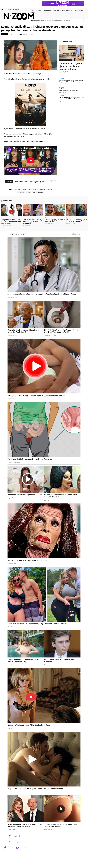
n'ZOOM (35, 189)
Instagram (17, 842)
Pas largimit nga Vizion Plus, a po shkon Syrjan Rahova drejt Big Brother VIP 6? (69, 89)
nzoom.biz (49, 189)
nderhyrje (42, 189)
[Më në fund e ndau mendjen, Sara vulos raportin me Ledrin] (76, 210)
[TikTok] (5, 847)
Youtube (24, 848)
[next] (85, 20)
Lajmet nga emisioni (28, 217)
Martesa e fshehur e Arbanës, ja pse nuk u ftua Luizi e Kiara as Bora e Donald (33, 221)
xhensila (40, 192)
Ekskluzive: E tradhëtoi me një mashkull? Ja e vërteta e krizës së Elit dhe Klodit (71, 98)
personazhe (21, 192)
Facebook (17, 836)
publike (28, 192)
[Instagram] (9, 842)
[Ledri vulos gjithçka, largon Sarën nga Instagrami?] (55, 210)
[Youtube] (17, 847)
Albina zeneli (17, 189)
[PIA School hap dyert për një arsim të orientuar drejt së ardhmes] (71, 53)
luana (29, 189)
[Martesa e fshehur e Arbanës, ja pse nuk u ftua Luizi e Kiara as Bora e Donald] (33, 210)
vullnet (34, 192)
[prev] (82, 20)
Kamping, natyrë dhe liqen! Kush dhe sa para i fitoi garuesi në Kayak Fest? (71, 81)
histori (24, 189)
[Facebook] (9, 836)
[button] (84, 16)
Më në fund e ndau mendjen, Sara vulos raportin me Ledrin (76, 220)
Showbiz (4, 34)
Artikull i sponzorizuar (65, 60)
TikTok (11, 848)
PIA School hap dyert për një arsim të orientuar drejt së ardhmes (71, 66)
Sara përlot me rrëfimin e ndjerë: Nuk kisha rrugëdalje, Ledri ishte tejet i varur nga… (11, 221)
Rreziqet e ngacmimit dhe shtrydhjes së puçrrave (54, 20)
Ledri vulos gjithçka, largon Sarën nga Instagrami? (55, 220)
